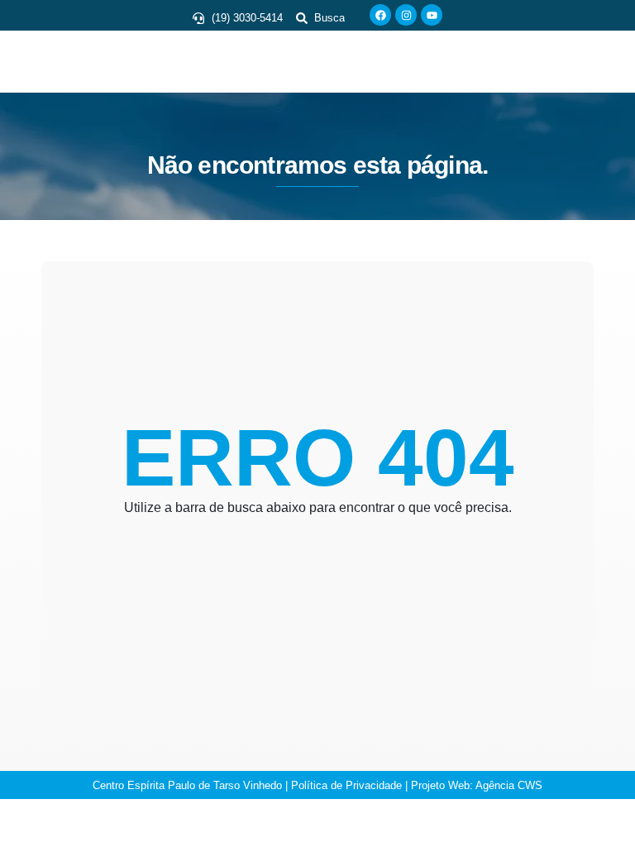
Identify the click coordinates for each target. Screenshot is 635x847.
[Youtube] (431, 15)
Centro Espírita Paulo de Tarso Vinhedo (187, 785)
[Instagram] (406, 15)
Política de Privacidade (346, 785)
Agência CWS (508, 785)
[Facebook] (380, 15)
